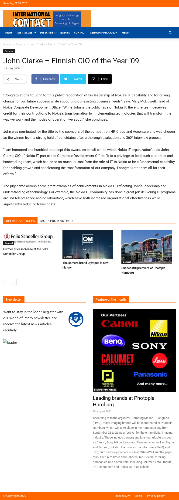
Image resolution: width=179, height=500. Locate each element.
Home (7, 44)
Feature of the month (105, 389)
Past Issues (24, 32)
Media (125, 32)
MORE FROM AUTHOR (56, 221)
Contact (80, 32)
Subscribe (46, 32)
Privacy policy (156, 496)
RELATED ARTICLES (20, 221)
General (21, 44)
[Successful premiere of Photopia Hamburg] (148, 247)
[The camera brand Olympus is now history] (89, 244)
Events (65, 32)
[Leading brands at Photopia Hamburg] (134, 350)
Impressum (122, 496)
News (9, 32)
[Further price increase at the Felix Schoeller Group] (30, 237)
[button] (170, 33)
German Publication (103, 32)
